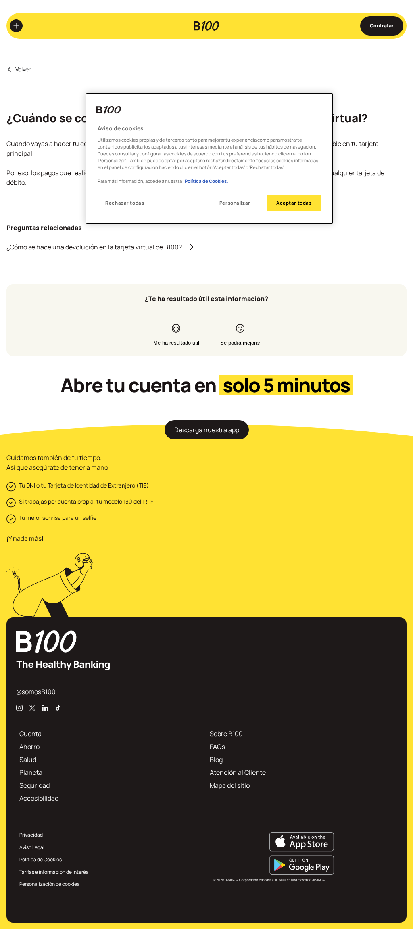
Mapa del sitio (230, 785)
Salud (27, 759)
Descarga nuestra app (206, 429)
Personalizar (234, 203)
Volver (23, 69)
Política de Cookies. (206, 181)
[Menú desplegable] (16, 25)
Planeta (30, 772)
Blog (216, 759)
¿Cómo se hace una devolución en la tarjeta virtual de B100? (94, 247)
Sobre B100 (226, 733)
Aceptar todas (293, 203)
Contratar (382, 25)
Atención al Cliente (238, 772)
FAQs (217, 746)
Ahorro (29, 746)
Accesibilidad (38, 798)
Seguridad (34, 785)
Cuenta (30, 733)
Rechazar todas (124, 203)
